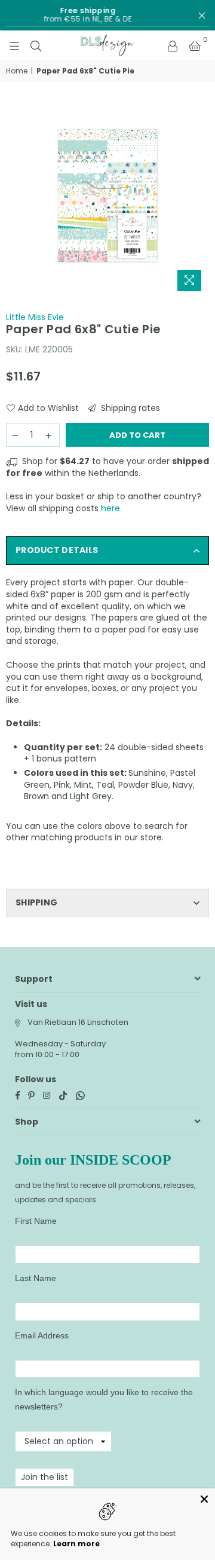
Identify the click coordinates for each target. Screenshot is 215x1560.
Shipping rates (129, 408)
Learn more (76, 1543)
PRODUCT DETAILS (57, 550)
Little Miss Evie (35, 317)
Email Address (42, 1335)
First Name (36, 1221)
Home (16, 71)
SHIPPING (36, 902)
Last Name (35, 1278)
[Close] (204, 1499)
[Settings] (172, 45)
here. (111, 508)
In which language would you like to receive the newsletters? (104, 1399)
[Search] (36, 45)
